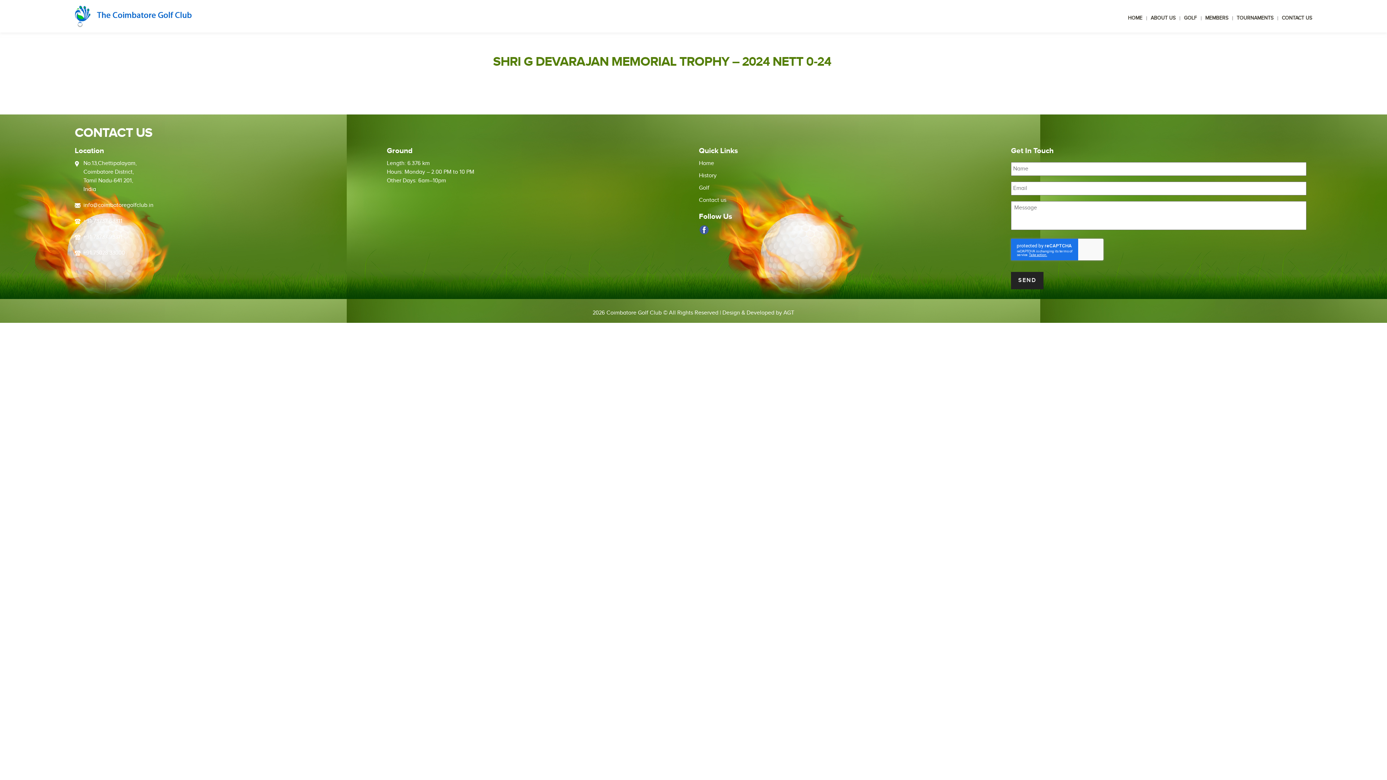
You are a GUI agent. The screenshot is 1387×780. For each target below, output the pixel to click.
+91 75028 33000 (104, 253)
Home (1135, 18)
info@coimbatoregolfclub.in (118, 205)
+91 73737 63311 (102, 221)
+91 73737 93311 (102, 237)
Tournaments (1255, 18)
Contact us (1297, 18)
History (708, 175)
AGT (788, 312)
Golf (1190, 18)
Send (1027, 280)
